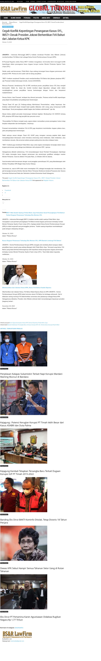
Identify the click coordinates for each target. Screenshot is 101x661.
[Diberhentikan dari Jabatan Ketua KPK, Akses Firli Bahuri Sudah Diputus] (33, 275)
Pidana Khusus (13, 22)
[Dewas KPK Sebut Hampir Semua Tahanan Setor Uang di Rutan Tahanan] (33, 543)
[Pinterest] (13, 47)
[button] (97, 18)
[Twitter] (96, 1)
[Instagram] (93, 1)
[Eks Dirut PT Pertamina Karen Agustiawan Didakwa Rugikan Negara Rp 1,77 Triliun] (33, 591)
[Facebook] (90, 1)
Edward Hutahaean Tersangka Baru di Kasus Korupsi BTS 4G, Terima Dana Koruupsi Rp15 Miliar (33, 325)
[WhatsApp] (18, 47)
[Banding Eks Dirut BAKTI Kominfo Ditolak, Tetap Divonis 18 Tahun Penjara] (33, 494)
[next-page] (0, 624)
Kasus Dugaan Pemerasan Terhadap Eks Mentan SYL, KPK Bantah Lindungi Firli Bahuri (31, 240)
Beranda (4, 22)
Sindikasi (56, 18)
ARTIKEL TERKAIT (6, 328)
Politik (36, 18)
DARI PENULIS (17, 328)
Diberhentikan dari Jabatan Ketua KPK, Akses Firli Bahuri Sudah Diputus (26, 287)
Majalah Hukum (48, 180)
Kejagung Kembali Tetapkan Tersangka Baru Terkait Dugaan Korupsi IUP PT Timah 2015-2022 (30, 472)
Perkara (27, 18)
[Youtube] (99, 1)
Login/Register (51, 1)
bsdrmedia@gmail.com (17, 641)
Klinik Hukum (16, 18)
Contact (32, 1)
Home (27, 1)
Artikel (66, 18)
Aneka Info (46, 18)
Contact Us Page (41, 1)
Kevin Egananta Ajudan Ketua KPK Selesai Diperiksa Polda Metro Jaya (28, 322)
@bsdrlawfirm (19, 627)
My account (60, 1)
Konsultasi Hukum (70, 1)
